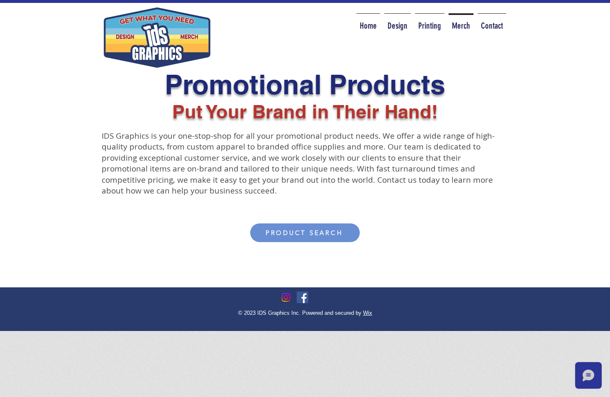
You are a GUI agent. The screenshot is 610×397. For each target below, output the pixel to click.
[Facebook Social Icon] (302, 297)
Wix (367, 313)
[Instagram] (286, 297)
